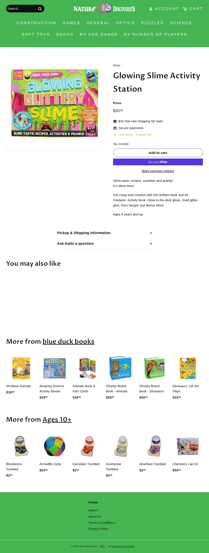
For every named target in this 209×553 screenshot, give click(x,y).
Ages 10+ (57, 419)
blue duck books (68, 341)
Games (71, 23)
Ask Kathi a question (75, 244)
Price (117, 103)
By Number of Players (155, 34)
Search (93, 510)
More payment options (158, 171)
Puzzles (152, 23)
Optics (125, 23)
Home (116, 65)
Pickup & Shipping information (84, 233)
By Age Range (99, 34)
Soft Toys (36, 34)
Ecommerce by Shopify (123, 546)
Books (65, 34)
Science (181, 23)
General (98, 23)
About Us (94, 516)
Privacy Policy (98, 528)
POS (102, 546)
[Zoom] (54, 103)
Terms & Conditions (102, 522)
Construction (36, 23)
